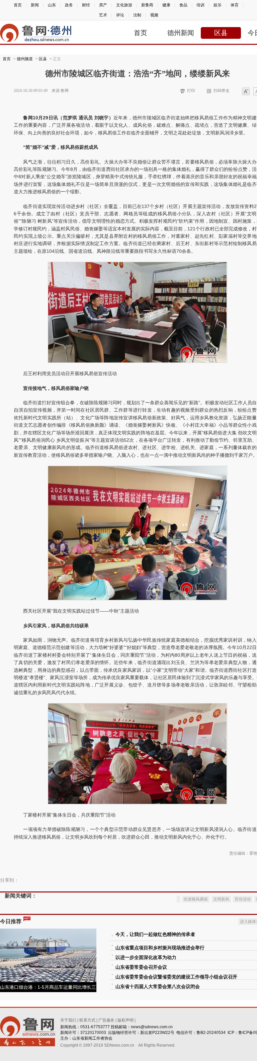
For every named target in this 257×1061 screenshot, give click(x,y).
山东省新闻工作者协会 (92, 1038)
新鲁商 (147, 5)
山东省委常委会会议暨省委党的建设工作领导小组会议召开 (176, 976)
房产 (103, 5)
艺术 (103, 15)
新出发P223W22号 (157, 1032)
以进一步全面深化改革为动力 (145, 957)
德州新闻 (180, 32)
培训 (200, 5)
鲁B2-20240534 (211, 1032)
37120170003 (93, 1032)
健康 (166, 5)
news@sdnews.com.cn (152, 1027)
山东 (52, 5)
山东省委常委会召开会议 (141, 967)
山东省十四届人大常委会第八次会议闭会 (157, 986)
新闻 (35, 5)
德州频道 (25, 59)
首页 (18, 5)
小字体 (246, 91)
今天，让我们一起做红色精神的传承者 (155, 934)
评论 (120, 15)
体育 (235, 5)
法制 (137, 15)
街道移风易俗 (196, 899)
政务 (69, 5)
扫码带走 (221, 90)
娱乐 (217, 5)
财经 (86, 5)
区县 (221, 32)
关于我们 (68, 1020)
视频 (154, 15)
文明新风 (221, 899)
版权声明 (125, 1020)
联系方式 (87, 1020)
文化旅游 (124, 5)
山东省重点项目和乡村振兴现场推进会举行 (159, 947)
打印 (191, 90)
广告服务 (106, 1020)
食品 (183, 5)
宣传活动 (243, 899)
